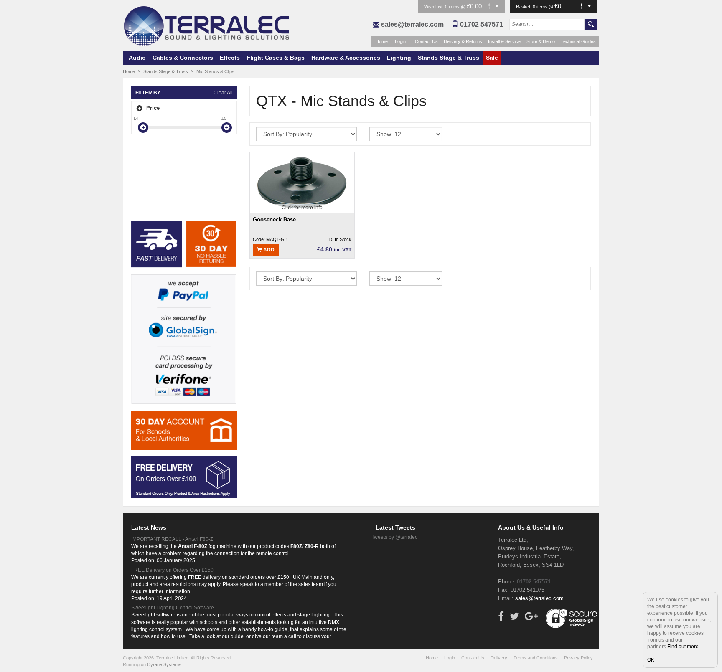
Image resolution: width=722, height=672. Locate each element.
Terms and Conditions (536, 657)
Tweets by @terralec (394, 537)
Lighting (399, 57)
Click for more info (302, 207)
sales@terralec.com (412, 24)
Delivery (499, 657)
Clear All (223, 93)
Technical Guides (578, 41)
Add (268, 250)
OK (650, 660)
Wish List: (434, 6)
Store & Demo (540, 41)
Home (382, 41)
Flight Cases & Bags (276, 57)
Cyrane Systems (164, 664)
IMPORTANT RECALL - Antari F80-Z (172, 539)
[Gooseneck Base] (302, 182)
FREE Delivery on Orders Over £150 (172, 570)
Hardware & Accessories (345, 57)
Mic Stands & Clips (215, 71)
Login (400, 41)
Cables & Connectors (183, 57)
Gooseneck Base (274, 219)
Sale (492, 57)
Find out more (683, 646)
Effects (230, 57)
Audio (137, 57)
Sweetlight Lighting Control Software (172, 608)
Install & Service (504, 41)
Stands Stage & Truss (448, 57)
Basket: (524, 6)
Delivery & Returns (463, 41)
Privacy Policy (578, 657)
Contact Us (426, 41)
